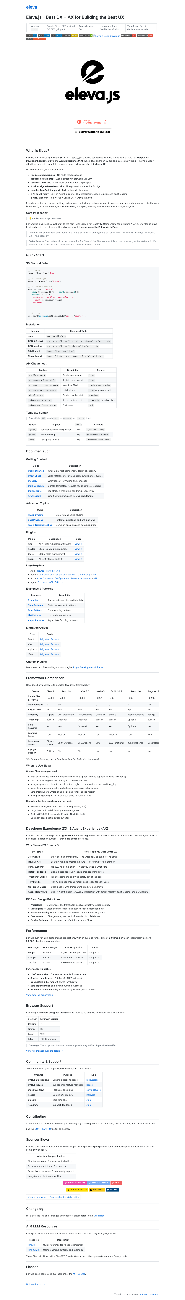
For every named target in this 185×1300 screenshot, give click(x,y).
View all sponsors (37, 1197)
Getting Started (36, 470)
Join (88, 1099)
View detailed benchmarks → (41, 995)
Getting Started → (35, 1284)
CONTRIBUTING (43, 1129)
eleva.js (97, 1089)
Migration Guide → (49, 639)
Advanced (86, 578)
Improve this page (149, 1294)
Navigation (60, 574)
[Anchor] (50, 150)
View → (78, 544)
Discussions (92, 1079)
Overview (42, 582)
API (58, 570)
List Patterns (34, 615)
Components (35, 491)
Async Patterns (36, 620)
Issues (89, 1084)
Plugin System (35, 515)
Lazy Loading (83, 574)
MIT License (79, 1273)
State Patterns (35, 605)
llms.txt (31, 1244)
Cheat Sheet (34, 475)
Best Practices (35, 520)
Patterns (50, 570)
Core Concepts (36, 485)
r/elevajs (90, 1094)
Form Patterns (35, 610)
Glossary (32, 480)
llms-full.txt (34, 1249)
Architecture (34, 496)
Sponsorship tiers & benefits (64, 1197)
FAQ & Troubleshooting (40, 525)
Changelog (99, 1215)
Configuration (45, 574)
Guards (71, 574)
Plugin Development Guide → (88, 667)
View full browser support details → (44, 1050)
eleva (31, 7)
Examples (33, 600)
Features (39, 570)
